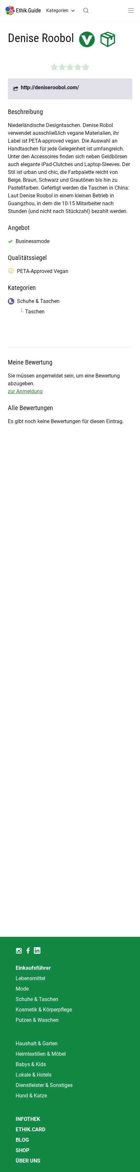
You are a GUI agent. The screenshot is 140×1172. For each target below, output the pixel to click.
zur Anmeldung (25, 391)
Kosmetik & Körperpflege (44, 1010)
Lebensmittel (30, 978)
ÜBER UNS (28, 1161)
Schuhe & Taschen (37, 999)
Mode (22, 989)
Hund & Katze (31, 1096)
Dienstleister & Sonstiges (44, 1085)
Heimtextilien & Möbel (41, 1054)
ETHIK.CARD (30, 1129)
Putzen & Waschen (37, 1020)
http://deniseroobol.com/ (50, 87)
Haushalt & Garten (37, 1043)
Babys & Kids (31, 1064)
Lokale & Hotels (33, 1075)
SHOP (22, 1150)
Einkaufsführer (33, 968)
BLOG (22, 1140)
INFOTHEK (28, 1119)
